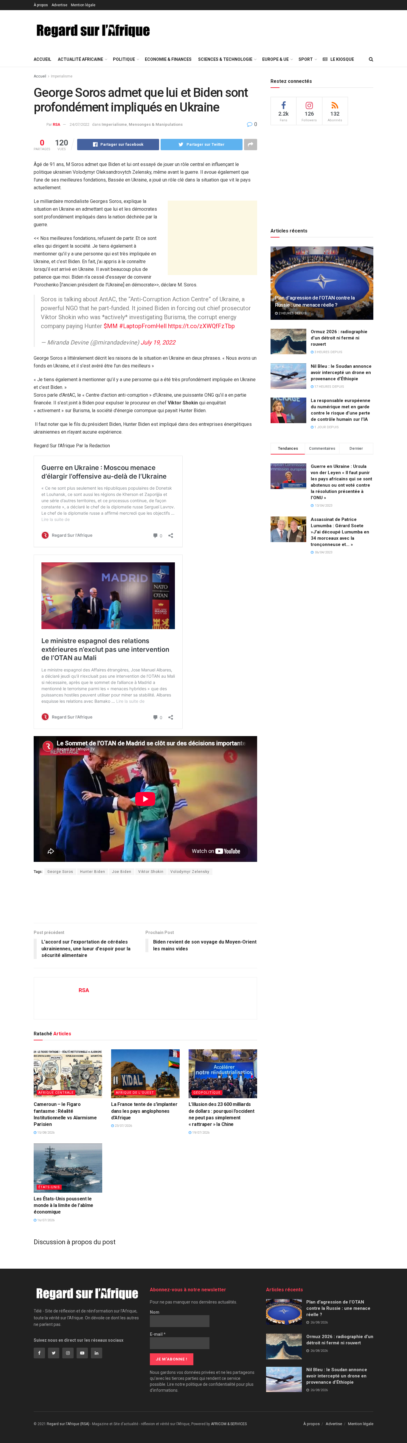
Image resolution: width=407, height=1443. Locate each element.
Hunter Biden (92, 872)
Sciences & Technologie (225, 59)
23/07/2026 (123, 1126)
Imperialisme (61, 76)
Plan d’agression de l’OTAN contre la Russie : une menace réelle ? (338, 1308)
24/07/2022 (79, 124)
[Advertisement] (269, 30)
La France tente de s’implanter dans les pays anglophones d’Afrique (144, 1111)
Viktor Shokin (151, 872)
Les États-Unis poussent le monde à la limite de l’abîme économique (63, 1205)
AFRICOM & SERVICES (229, 1424)
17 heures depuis (328, 387)
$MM (111, 326)
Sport (306, 59)
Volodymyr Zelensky (189, 872)
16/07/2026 (45, 1220)
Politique (124, 59)
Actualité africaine (80, 59)
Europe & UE (275, 59)
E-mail (158, 1334)
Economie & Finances (168, 59)
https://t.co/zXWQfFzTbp (201, 326)
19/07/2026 (200, 1133)
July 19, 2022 (158, 342)
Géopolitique (206, 1093)
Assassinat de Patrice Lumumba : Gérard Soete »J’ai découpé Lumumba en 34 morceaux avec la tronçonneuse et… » (340, 532)
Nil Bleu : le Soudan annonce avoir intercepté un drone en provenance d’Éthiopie (341, 372)
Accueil (42, 59)
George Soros (60, 872)
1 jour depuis (326, 427)
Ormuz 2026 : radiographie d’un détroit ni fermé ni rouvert (339, 338)
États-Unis (49, 1187)
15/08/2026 (45, 1133)
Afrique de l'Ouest (135, 1093)
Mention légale (83, 5)
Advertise (59, 5)
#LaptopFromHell (143, 326)
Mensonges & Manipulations (156, 124)
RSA (56, 124)
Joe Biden (121, 872)
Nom (154, 1312)
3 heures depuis (327, 352)
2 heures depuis (292, 313)
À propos (41, 5)
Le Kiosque (342, 59)
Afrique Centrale (56, 1093)
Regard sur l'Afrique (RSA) (68, 1424)
